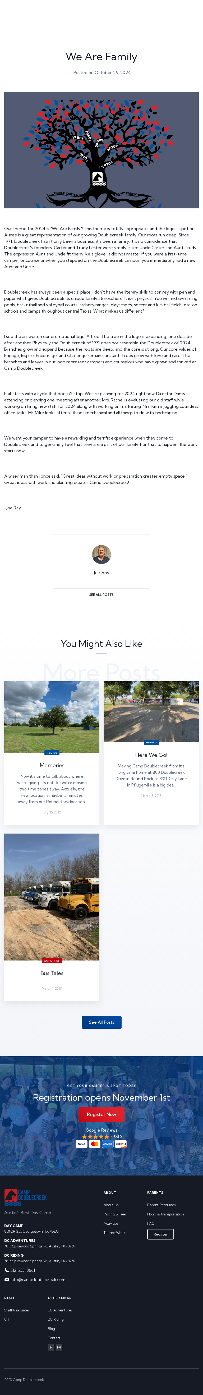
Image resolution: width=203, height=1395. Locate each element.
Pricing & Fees (115, 1214)
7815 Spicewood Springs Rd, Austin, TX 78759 (39, 1243)
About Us (111, 1205)
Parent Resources (161, 1205)
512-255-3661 (23, 1270)
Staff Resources (16, 1310)
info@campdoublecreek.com (38, 1279)
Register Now (101, 1114)
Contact (54, 1338)
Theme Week (114, 1233)
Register (161, 1234)
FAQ (150, 1223)
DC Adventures (60, 1310)
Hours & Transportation (165, 1214)
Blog (51, 1329)
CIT (6, 1319)
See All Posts (101, 595)
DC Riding (56, 1319)
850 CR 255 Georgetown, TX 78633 (31, 1228)
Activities (111, 1223)
